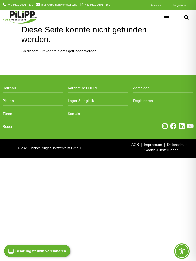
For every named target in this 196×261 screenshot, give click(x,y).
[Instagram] (165, 126)
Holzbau (9, 88)
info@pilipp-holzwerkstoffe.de (59, 4)
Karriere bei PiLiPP (83, 88)
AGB (135, 144)
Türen (7, 114)
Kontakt (74, 114)
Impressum (153, 144)
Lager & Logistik (81, 101)
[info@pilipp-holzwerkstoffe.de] (38, 4)
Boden (8, 127)
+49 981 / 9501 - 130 (20, 4)
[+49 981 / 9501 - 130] (4, 4)
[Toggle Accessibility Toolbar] (182, 251)
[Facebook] (173, 126)
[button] (166, 17)
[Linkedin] (182, 126)
